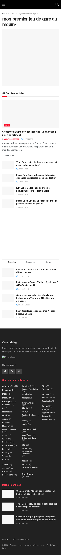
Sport (4, 439)
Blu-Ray (25, 408)
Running (5, 453)
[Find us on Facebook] (5, 371)
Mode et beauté (9, 430)
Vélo (4, 460)
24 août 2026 (28, 139)
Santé (4, 435)
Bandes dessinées (30, 389)
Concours (46, 389)
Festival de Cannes (30, 415)
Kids (7, 125)
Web (44, 409)
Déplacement (8, 445)
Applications (47, 412)
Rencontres (47, 420)
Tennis (5, 456)
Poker (24, 464)
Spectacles (47, 401)
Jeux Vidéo (26, 435)
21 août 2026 (23, 169)
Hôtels (5, 471)
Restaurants (7, 475)
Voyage (5, 468)
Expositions (47, 398)
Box (3, 408)
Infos (4, 394)
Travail (5, 465)
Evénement (7, 390)
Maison (5, 426)
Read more (11, 154)
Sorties (45, 394)
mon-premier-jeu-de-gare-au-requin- (24, 13)
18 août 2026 (23, 207)
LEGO (24, 445)
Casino (45, 416)
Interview (6, 398)
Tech (44, 406)
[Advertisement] (30, 235)
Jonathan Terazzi (12, 139)
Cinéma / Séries (29, 403)
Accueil (5, 539)
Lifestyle (6, 401)
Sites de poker (28, 467)
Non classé (27, 474)
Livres (24, 449)
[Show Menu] (3, 4)
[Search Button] (57, 4)
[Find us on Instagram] (19, 371)
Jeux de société (29, 429)
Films (24, 421)
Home (4, 13)
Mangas (25, 398)
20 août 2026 (23, 182)
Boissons (6, 405)
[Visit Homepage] (30, 4)
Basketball (6, 442)
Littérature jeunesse (27, 453)
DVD (24, 412)
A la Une (6, 386)
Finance (5, 412)
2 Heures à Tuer (29, 438)
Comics (25, 394)
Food (4, 415)
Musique (25, 461)
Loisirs (25, 386)
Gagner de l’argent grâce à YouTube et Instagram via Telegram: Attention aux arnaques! (35, 298)
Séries (25, 424)
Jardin (5, 419)
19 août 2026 (23, 194)
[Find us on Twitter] (12, 371)
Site (44, 386)
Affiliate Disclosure (21, 539)
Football (5, 449)
